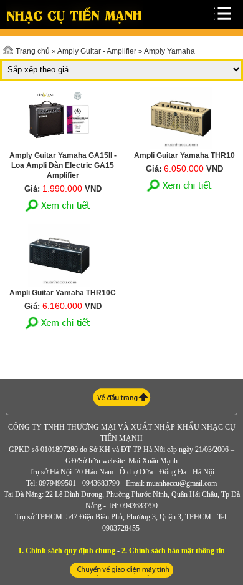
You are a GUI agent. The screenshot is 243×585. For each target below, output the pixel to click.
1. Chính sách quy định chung (66, 550)
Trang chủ (33, 51)
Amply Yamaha (169, 51)
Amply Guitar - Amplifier (96, 51)
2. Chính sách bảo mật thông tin (173, 550)
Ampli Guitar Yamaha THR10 (184, 155)
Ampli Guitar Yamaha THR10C (62, 292)
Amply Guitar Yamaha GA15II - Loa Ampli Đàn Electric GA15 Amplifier (63, 165)
